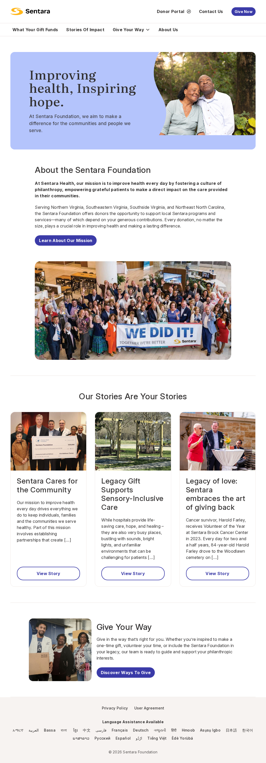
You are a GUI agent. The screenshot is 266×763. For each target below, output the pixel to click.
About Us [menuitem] (168, 29)
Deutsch (141, 730)
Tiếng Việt (157, 738)
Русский (102, 738)
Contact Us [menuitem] (211, 11)
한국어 (247, 730)
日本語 (231, 730)
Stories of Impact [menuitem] (85, 29)
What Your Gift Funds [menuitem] (35, 29)
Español (123, 738)
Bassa (49, 730)
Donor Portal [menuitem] (170, 11)
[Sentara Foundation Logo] (30, 11)
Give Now (243, 11)
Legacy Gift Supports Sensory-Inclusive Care (132, 494)
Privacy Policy (115, 708)
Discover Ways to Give (126, 672)
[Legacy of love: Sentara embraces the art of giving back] (217, 441)
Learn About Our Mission (65, 240)
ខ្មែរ (75, 730)
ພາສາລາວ (81, 738)
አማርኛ (18, 730)
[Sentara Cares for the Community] (48, 441)
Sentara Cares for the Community (47, 485)
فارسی (101, 730)
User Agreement (149, 708)
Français (120, 730)
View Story (49, 573)
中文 (86, 730)
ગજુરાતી (160, 730)
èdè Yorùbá (182, 738)
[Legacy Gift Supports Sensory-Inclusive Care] (133, 441)
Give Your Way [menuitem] (128, 29)
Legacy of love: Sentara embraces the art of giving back (215, 494)
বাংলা (64, 730)
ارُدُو (139, 738)
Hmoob (188, 730)
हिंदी (174, 730)
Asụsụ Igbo (210, 730)
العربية (34, 730)
